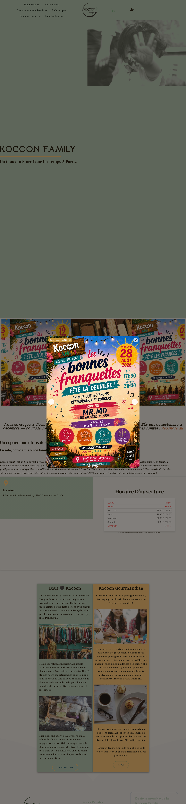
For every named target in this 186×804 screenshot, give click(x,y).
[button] (135, 340)
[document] (93, 402)
